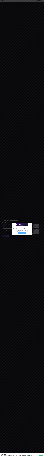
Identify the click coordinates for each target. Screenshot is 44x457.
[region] (22, 455)
